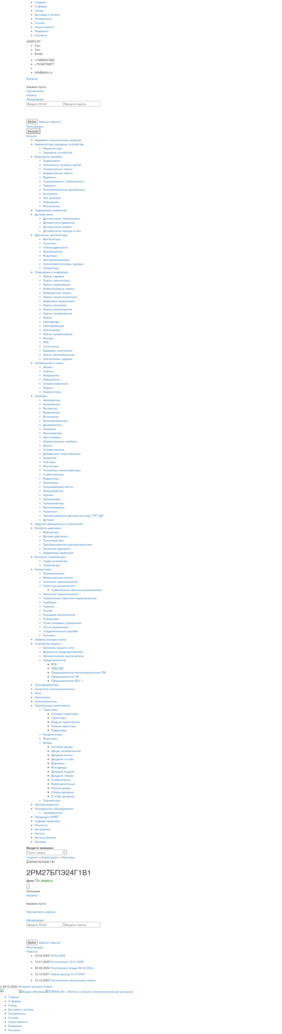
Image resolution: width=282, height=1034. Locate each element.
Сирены (48, 371)
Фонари (48, 338)
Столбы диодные (62, 796)
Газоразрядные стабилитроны (63, 181)
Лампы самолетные (56, 280)
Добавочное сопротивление (62, 453)
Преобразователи (47, 804)
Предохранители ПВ (65, 676)
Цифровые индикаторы (59, 301)
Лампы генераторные (57, 313)
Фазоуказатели (53, 491)
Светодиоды (51, 321)
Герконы (48, 606)
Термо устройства (55, 561)
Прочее (48, 495)
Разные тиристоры (63, 726)
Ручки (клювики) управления (62, 623)
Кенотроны (50, 193)
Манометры (51, 532)
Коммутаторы (52, 392)
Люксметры (50, 482)
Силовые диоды (62, 746)
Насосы (40, 833)
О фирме (41, 6)
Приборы (41, 396)
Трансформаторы (47, 685)
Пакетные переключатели (60, 594)
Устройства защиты (48, 643)
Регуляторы (51, 466)
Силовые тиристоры (64, 713)
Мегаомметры (52, 433)
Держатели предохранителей (63, 652)
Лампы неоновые (54, 305)
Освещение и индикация (51, 272)
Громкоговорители (55, 383)
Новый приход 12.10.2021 (67, 974)
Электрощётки (52, 251)
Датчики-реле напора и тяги (62, 231)
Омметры (49, 429)
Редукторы (50, 255)
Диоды (47, 742)
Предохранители (54, 660)
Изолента (41, 825)
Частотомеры (52, 437)
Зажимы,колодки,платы (50, 639)
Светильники (51, 330)
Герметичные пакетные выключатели (76, 590)
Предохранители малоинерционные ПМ (78, 672)
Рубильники (51, 619)
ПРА (46, 342)
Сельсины (50, 243)
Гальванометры (53, 503)
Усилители (50, 511)
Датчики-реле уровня (57, 227)
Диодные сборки (62, 775)
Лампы (47, 317)
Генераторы (51, 268)
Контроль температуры (50, 557)
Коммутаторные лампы (59, 288)
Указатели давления (56, 548)
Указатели (50, 458)
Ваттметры (50, 408)
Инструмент (43, 829)
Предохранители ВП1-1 (67, 680)
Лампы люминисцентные (60, 297)
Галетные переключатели (60, 581)
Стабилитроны (61, 780)
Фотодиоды (59, 767)
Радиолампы (51, 160)
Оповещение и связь (49, 363)
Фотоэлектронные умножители (64, 189)
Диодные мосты (62, 755)
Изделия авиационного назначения (59, 524)
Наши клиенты (44, 27)
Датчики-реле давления (59, 222)
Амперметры (51, 400)
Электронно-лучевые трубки (62, 165)
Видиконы (49, 177)
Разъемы (49, 635)
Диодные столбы (62, 759)
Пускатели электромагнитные (55, 689)
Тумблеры (50, 602)
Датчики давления (55, 536)
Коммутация (43, 569)
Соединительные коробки (60, 631)
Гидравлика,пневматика (51, 210)
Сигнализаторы (53, 540)
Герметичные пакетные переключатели (70, 598)
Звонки (47, 367)
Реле (38, 693)
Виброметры (51, 412)
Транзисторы (51, 800)
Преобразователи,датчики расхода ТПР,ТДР (73, 515)
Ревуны (48, 387)
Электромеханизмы (56, 260)
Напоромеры (52, 499)
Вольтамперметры (55, 420)
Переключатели (53, 573)
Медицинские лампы (57, 293)
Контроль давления (48, 528)
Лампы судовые (53, 276)
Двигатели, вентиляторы (51, 235)
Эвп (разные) (52, 198)
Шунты (47, 445)
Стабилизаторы (53, 474)
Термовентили (53, 813)
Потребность (43, 19)
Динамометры (52, 425)
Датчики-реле (44, 214)
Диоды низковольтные (66, 751)
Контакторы (42, 697)
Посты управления (55, 627)
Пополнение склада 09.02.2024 (71, 968)
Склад (39, 10)
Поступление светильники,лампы (73, 980)
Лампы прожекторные (58, 334)
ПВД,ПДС (57, 668)
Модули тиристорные (65, 722)
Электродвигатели (55, 247)
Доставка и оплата (47, 14)
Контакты (41, 35)
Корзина (32, 78)
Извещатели (51, 379)
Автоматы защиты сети (58, 647)
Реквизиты (42, 31)
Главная (40, 2)
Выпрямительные (63, 784)
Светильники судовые (57, 359)
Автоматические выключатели (63, 656)
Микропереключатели (58, 577)
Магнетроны (51, 206)
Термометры (51, 565)
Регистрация (34, 126)
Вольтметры (51, 416)
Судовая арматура (47, 821)
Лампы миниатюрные (57, 309)
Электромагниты (46, 701)
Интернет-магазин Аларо (35, 986)
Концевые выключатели (59, 614)
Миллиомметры (53, 507)
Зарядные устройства (57, 152)
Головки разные (53, 449)
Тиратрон (49, 185)
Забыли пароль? (50, 121)
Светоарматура (53, 326)
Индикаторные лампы (58, 173)
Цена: (30, 880)
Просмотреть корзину (35, 93)
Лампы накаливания (57, 284)
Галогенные (51, 346)
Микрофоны (51, 375)
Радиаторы (58, 730)
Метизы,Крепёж (45, 837)
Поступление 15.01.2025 (67, 962)
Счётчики (49, 462)
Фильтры (40, 841)
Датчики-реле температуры (61, 218)
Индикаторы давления (58, 553)
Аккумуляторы (52, 148)
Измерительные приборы (60, 441)
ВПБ (54, 664)
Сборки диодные (62, 792)
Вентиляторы (52, 239)
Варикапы (58, 763)
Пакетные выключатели (59, 586)
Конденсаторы (53, 734)
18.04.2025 (57, 955)
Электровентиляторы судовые (63, 264)
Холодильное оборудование (54, 808)
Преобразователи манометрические (67, 544)
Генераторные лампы (57, 169)
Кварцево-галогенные (57, 350)
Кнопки (47, 610)
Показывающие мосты (58, 487)
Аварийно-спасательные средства (58, 140)
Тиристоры (50, 709)
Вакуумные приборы (49, 156)
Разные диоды (61, 788)
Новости (32, 951)
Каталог (33, 131)
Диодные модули (62, 771)
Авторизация (35, 99)
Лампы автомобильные (59, 354)
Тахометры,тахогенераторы (62, 470)
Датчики (48, 520)
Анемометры (51, 404)
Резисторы (50, 738)
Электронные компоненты (52, 705)
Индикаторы (51, 478)
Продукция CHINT (47, 817)
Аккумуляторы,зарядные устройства (59, 144)
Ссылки (40, 23)
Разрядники (51, 202)
